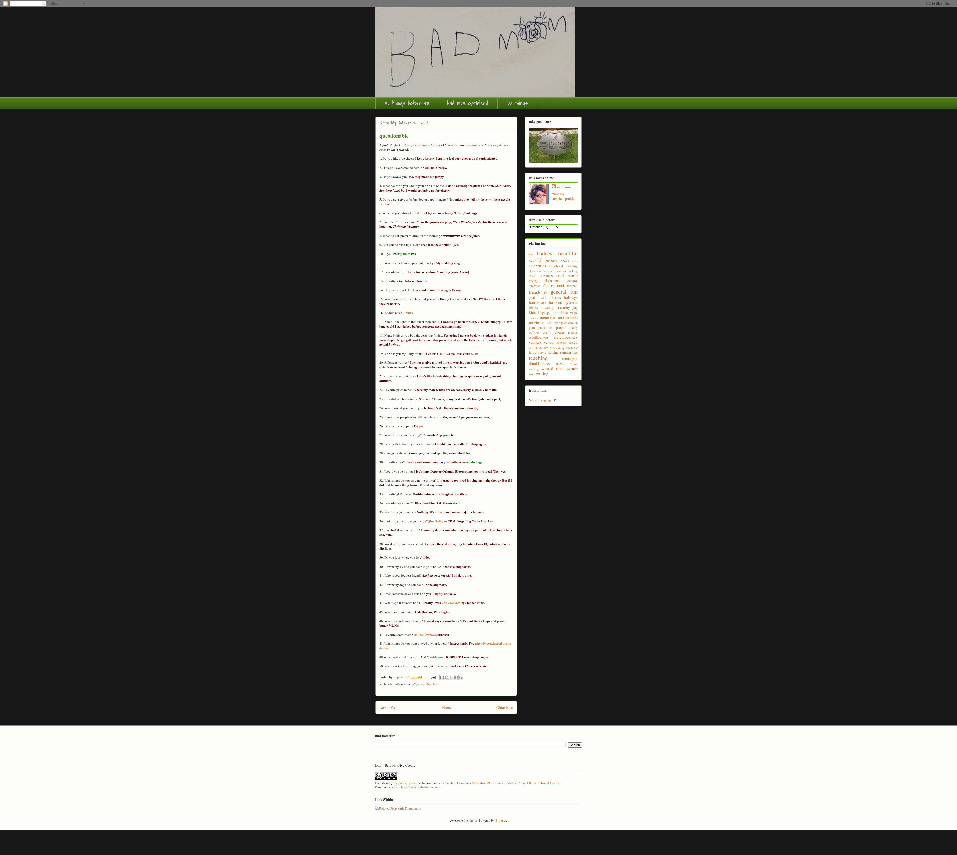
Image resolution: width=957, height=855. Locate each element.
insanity (547, 307)
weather (572, 368)
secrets (573, 342)
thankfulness (539, 363)
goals (532, 297)
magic (574, 313)
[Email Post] (432, 677)
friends (535, 292)
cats (575, 261)
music (547, 322)
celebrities (537, 266)
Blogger (500, 820)
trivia (574, 364)
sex (546, 347)
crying (533, 280)
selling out (536, 347)
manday (533, 318)
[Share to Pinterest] (460, 677)
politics (534, 332)
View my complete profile (563, 196)
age (531, 254)
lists (436, 684)
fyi (545, 292)
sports (542, 352)
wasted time (553, 368)
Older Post (504, 707)
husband (555, 302)
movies (535, 322)
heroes (556, 297)
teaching (538, 357)
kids (532, 312)
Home (447, 707)
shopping (557, 347)
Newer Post (388, 707)
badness (546, 253)
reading (573, 332)
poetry (573, 327)
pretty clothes (553, 332)
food (560, 285)
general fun (424, 684)
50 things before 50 (407, 103)
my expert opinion (566, 323)
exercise (534, 286)
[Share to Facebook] (456, 677)
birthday (551, 260)
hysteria (571, 302)
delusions (552, 280)
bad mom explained (467, 103)
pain (532, 327)
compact (548, 271)
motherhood (568, 317)
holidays (571, 297)
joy (575, 307)
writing (542, 373)
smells (569, 347)
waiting (534, 369)
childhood (556, 266)
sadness (535, 342)
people (560, 327)
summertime (569, 352)
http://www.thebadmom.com (420, 787)
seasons (562, 342)
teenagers (570, 358)
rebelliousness (538, 337)
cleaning (572, 266)
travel (560, 363)
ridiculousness (566, 337)
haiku (543, 297)
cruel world (567, 275)
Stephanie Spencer (406, 783)
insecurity (563, 307)
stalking (553, 352)
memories (548, 317)
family (548, 285)
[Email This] (441, 677)
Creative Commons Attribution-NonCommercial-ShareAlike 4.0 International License (502, 783)
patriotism (545, 327)
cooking (573, 271)
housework (537, 302)
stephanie (564, 187)
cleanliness (535, 271)
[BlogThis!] (446, 677)
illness (533, 307)
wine (532, 374)
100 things (517, 103)
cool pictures (541, 275)
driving (572, 280)
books (565, 260)
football (572, 286)
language (544, 312)
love (564, 312)
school (549, 342)
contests (561, 271)
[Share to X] (451, 677)
